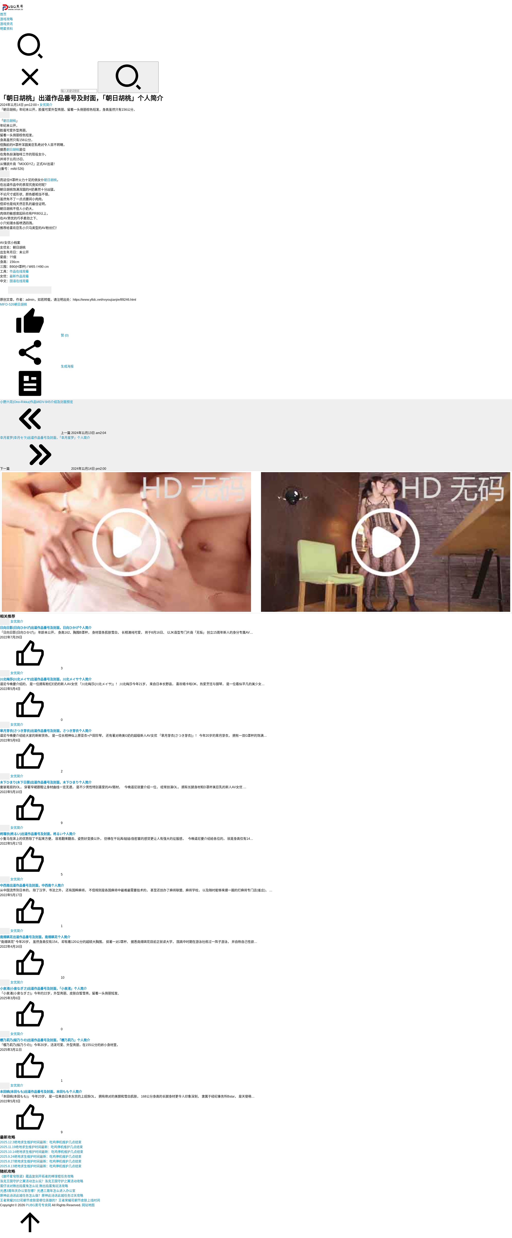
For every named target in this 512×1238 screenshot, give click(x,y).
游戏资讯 (6, 24)
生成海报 (67, 366)
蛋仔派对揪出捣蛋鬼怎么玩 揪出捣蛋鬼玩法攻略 (34, 1186)
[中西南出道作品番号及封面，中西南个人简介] (5, 879)
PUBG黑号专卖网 (38, 1205)
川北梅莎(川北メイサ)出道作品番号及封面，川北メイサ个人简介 (46, 679)
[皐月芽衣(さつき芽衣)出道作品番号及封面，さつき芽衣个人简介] (5, 724)
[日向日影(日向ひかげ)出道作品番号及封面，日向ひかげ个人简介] (5, 621)
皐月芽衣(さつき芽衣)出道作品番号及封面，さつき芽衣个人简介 (46, 730)
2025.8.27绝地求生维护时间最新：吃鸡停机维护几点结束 (40, 1161)
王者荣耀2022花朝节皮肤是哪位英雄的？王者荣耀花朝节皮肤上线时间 (50, 1200)
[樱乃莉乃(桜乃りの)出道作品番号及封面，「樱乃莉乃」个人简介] (5, 1034)
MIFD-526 (7, 304)
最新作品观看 (19, 276)
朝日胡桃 (9, 120)
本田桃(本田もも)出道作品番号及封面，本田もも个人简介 (41, 1091)
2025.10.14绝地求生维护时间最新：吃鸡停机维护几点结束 (41, 1151)
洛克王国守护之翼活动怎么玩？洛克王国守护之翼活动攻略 (41, 1181)
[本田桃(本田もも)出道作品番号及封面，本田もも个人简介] (5, 1085)
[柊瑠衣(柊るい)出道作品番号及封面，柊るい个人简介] (5, 827)
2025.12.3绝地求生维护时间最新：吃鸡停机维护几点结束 (40, 1142)
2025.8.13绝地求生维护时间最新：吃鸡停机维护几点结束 (40, 1166)
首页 (3, 14)
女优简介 (46, 104)
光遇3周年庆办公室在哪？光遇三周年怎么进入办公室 (37, 1190)
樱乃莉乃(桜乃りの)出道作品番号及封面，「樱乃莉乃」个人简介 (45, 1040)
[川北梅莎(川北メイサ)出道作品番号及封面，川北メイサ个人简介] (5, 673)
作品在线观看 (19, 271)
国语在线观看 (19, 281)
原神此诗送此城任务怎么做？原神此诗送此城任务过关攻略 (41, 1195)
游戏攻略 (6, 19)
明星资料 (6, 28)
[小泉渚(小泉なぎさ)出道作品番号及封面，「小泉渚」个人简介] (5, 982)
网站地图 (88, 1205)
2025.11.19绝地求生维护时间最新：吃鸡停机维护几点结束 (41, 1147)
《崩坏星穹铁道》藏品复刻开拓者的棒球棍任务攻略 (37, 1176)
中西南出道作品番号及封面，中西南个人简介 (32, 885)
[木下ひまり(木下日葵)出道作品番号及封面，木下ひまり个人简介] (5, 776)
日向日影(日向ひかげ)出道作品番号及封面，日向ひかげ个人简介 (46, 627)
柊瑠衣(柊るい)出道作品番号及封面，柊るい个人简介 (38, 834)
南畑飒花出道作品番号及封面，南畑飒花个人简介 (35, 937)
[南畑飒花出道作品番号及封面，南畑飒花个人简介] (5, 930)
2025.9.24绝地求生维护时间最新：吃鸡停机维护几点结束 (40, 1156)
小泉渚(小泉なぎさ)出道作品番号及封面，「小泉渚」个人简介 (43, 988)
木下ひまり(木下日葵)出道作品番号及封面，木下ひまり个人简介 (46, 782)
